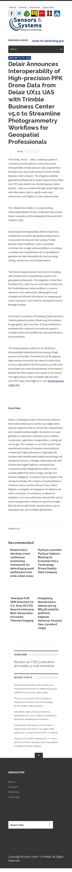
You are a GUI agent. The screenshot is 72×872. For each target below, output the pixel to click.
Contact (22, 7)
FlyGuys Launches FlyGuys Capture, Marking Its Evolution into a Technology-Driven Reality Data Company (50, 561)
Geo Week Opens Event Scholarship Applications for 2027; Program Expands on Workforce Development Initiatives (35, 715)
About (12, 7)
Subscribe (48, 7)
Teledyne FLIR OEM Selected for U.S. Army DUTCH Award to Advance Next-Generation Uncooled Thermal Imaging (22, 609)
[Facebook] (11, 13)
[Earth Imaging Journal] (34, 13)
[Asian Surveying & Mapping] (42, 13)
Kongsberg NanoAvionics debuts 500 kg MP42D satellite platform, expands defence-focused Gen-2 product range (50, 613)
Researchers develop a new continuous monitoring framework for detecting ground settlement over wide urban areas (35, 689)
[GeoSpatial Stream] (57, 13)
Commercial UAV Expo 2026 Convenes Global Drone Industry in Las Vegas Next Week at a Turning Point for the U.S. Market (35, 729)
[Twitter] (19, 13)
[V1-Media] (26, 13)
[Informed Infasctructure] (49, 13)
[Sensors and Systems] (25, 30)
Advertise (34, 7)
